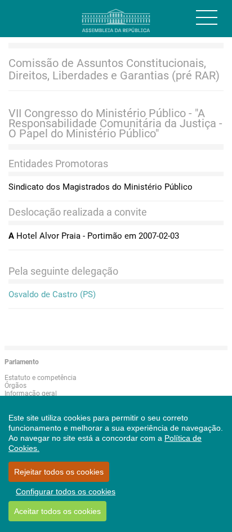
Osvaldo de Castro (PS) (52, 294)
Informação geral (31, 393)
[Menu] (207, 17)
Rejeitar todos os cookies (59, 471)
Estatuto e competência (41, 378)
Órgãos (15, 386)
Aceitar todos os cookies (57, 511)
